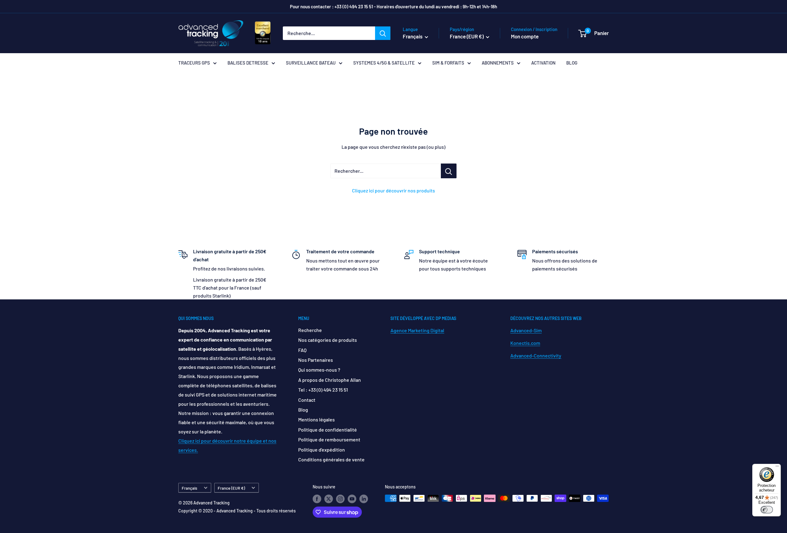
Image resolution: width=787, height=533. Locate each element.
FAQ (302, 350)
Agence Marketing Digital (417, 330)
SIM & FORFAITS (448, 62)
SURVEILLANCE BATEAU (311, 62)
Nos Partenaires (315, 360)
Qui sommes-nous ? (319, 370)
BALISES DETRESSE (247, 62)
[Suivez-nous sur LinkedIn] (363, 499)
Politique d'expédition (321, 449)
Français (189, 488)
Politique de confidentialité (327, 429)
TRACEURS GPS (194, 62)
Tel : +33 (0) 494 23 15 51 (323, 390)
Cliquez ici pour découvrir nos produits (393, 190)
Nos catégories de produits (327, 340)
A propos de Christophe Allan (329, 380)
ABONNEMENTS (498, 62)
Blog (303, 410)
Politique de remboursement (329, 439)
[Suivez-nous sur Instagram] (340, 499)
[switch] (767, 509)
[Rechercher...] (449, 171)
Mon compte (525, 36)
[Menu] (777, 467)
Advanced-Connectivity (535, 355)
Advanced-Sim (526, 330)
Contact (306, 400)
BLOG (571, 62)
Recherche (310, 330)
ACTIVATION (543, 62)
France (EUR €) (231, 488)
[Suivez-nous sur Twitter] (328, 499)
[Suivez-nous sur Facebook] (317, 499)
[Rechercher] (382, 33)
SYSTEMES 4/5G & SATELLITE (384, 62)
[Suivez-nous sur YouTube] (352, 499)
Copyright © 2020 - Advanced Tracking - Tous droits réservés (237, 510)
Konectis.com (525, 343)
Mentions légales (316, 419)
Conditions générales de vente (331, 459)
